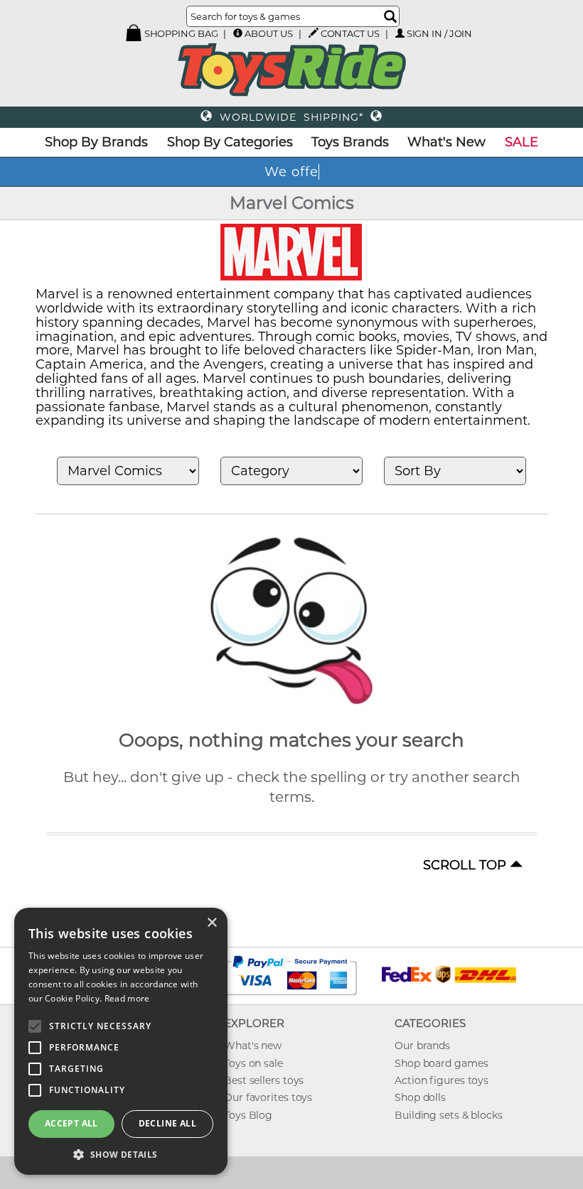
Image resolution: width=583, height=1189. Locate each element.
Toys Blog (248, 1115)
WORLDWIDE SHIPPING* (291, 117)
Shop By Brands (96, 142)
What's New (446, 142)
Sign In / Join (440, 33)
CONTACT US (350, 33)
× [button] (211, 923)
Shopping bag (180, 33)
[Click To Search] (390, 16)
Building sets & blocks (449, 1115)
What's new (253, 1045)
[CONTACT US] (314, 33)
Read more (127, 998)
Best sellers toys (264, 1080)
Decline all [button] (167, 1123)
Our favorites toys (268, 1097)
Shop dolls (420, 1097)
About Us (268, 33)
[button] (120, 1154)
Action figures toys (441, 1080)
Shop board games (441, 1063)
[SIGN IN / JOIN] (400, 33)
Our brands (422, 1045)
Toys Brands (350, 142)
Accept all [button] (71, 1123)
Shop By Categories (230, 142)
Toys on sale (253, 1063)
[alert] (121, 1041)
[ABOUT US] (237, 33)
